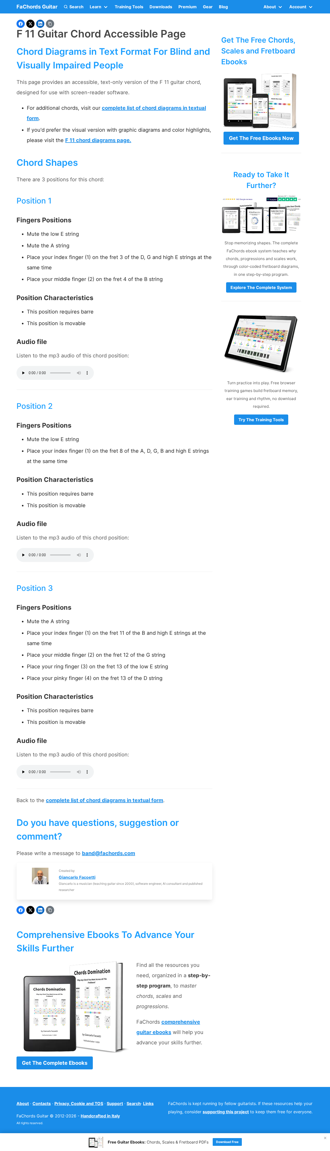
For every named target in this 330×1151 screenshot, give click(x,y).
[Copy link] (50, 24)
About (22, 1103)
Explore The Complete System (261, 287)
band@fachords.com (108, 853)
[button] (74, 6)
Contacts (41, 1103)
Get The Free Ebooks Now (261, 138)
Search (134, 1103)
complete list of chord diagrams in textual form (104, 800)
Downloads (161, 6)
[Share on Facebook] (20, 24)
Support (115, 1103)
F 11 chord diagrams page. (98, 140)
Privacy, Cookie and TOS (78, 1103)
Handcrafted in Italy (100, 1115)
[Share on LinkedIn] (40, 24)
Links (148, 1103)
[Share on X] (30, 24)
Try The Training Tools (261, 419)
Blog (223, 6)
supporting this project (226, 1111)
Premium (187, 6)
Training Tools (129, 6)
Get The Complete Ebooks (54, 1063)
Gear (208, 6)
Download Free (227, 1142)
